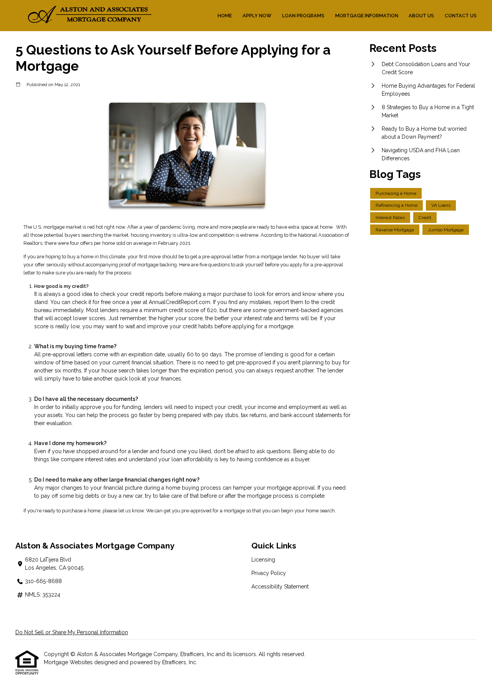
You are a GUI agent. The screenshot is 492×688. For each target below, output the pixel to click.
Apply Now (257, 15)
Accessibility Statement (280, 586)
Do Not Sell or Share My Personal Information (71, 632)
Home (225, 15)
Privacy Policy (268, 573)
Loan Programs (303, 15)
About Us (421, 15)
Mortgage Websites (69, 662)
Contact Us (461, 15)
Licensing (263, 560)
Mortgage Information (366, 15)
